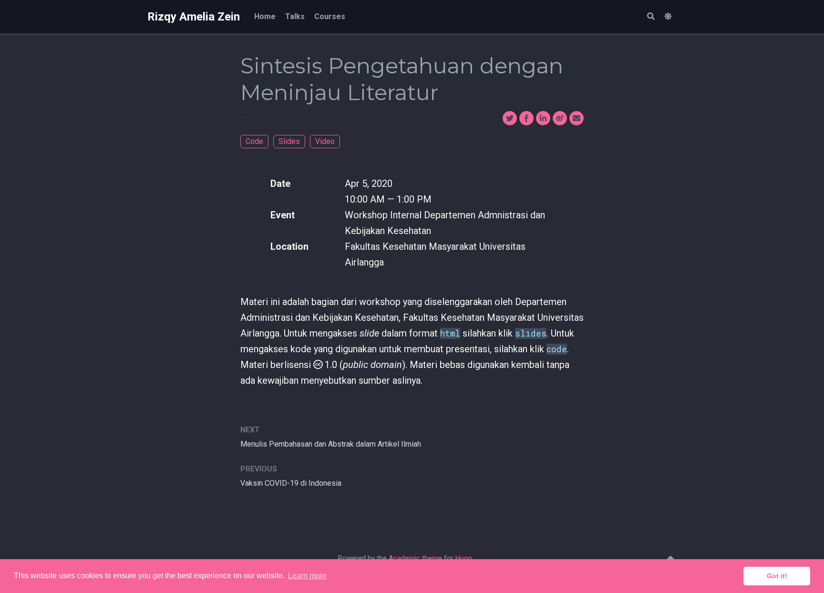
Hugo (463, 558)
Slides (289, 141)
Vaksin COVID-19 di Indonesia (290, 483)
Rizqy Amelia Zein (193, 16)
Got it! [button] (777, 576)
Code (254, 141)
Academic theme (415, 558)
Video (325, 141)
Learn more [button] (307, 576)
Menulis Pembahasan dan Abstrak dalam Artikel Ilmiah (330, 444)
